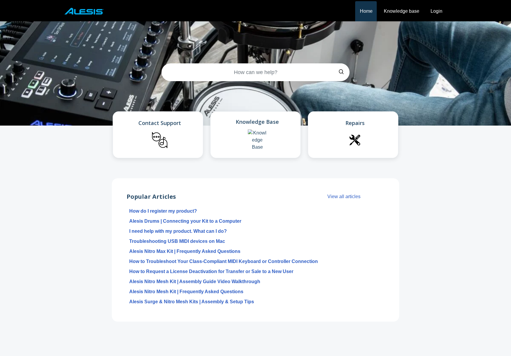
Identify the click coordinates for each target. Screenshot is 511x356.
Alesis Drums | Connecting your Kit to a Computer (185, 221)
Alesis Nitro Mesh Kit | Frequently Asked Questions (186, 291)
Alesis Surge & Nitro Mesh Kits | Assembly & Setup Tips (191, 301)
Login (436, 11)
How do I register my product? (163, 211)
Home (366, 11)
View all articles (343, 196)
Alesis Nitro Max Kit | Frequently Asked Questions (184, 251)
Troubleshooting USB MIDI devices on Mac (177, 241)
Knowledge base (401, 11)
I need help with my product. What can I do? (178, 231)
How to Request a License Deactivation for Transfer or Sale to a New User (211, 271)
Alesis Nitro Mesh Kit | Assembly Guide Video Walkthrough (194, 281)
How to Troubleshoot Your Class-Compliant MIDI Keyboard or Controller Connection (223, 261)
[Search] (341, 72)
